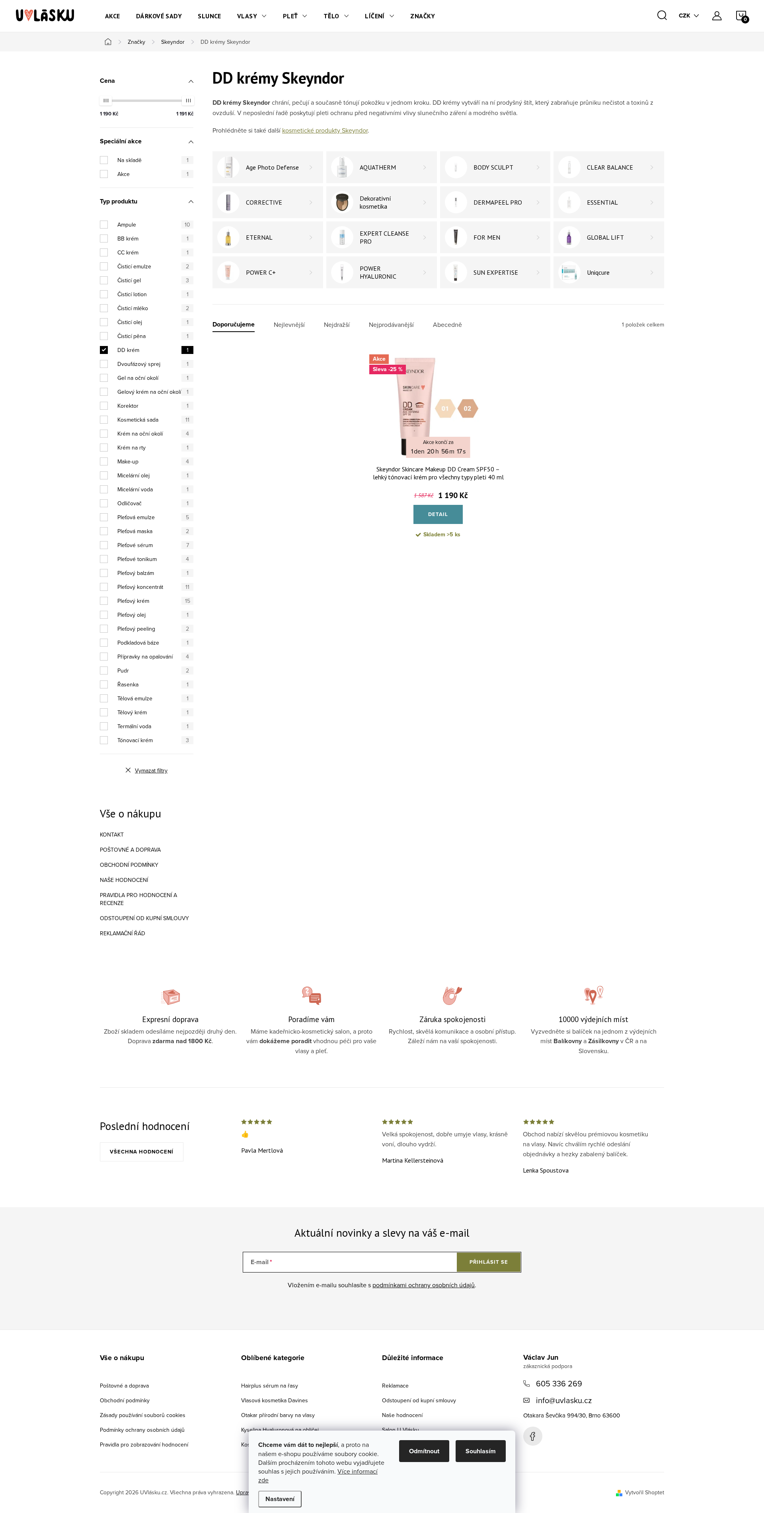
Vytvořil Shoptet (644, 1492)
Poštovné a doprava (130, 850)
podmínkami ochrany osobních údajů (423, 1284)
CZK (684, 15)
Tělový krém (153, 712)
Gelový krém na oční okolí (153, 392)
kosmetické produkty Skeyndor (325, 130)
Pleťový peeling (153, 629)
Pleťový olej (153, 615)
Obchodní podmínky (129, 865)
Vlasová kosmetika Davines (274, 1400)
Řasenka (153, 684)
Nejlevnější (289, 325)
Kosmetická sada (153, 420)
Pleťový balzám (153, 573)
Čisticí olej (153, 322)
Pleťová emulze (153, 517)
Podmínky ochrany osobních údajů (142, 1429)
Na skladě (153, 160)
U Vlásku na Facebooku (532, 1436)
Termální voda (153, 726)
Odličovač (153, 503)
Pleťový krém (153, 601)
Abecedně (447, 325)
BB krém (153, 238)
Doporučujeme (233, 325)
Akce (153, 174)
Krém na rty (153, 448)
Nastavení (279, 1498)
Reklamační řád (122, 933)
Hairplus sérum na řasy (269, 1385)
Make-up (153, 461)
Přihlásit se (489, 1262)
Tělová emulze (153, 698)
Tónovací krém (153, 740)
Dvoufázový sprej (153, 364)
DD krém (153, 350)
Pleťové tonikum (153, 559)
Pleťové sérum (153, 545)
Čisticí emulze (153, 266)
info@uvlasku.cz (564, 1400)
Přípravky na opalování (153, 657)
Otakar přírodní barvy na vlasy (278, 1415)
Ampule (153, 225)
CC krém (153, 252)
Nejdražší (337, 325)
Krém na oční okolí (153, 434)
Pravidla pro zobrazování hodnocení (144, 1444)
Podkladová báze (153, 643)
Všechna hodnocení (141, 1151)
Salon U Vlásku (400, 1429)
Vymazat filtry (151, 770)
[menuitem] (112, 16)
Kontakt (112, 835)
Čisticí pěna (153, 336)
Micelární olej (153, 475)
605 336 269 (559, 1383)
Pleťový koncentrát (153, 587)
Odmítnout (424, 1451)
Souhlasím (481, 1451)
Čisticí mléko (153, 308)
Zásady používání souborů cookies (142, 1415)
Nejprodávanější (391, 325)
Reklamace (395, 1385)
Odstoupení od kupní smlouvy (144, 918)
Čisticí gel (153, 280)
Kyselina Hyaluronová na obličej (280, 1429)
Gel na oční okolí (153, 378)
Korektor (153, 406)
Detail (438, 514)
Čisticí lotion (153, 294)
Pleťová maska (153, 531)
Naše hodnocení (124, 880)
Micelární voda (153, 489)
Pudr (153, 670)
